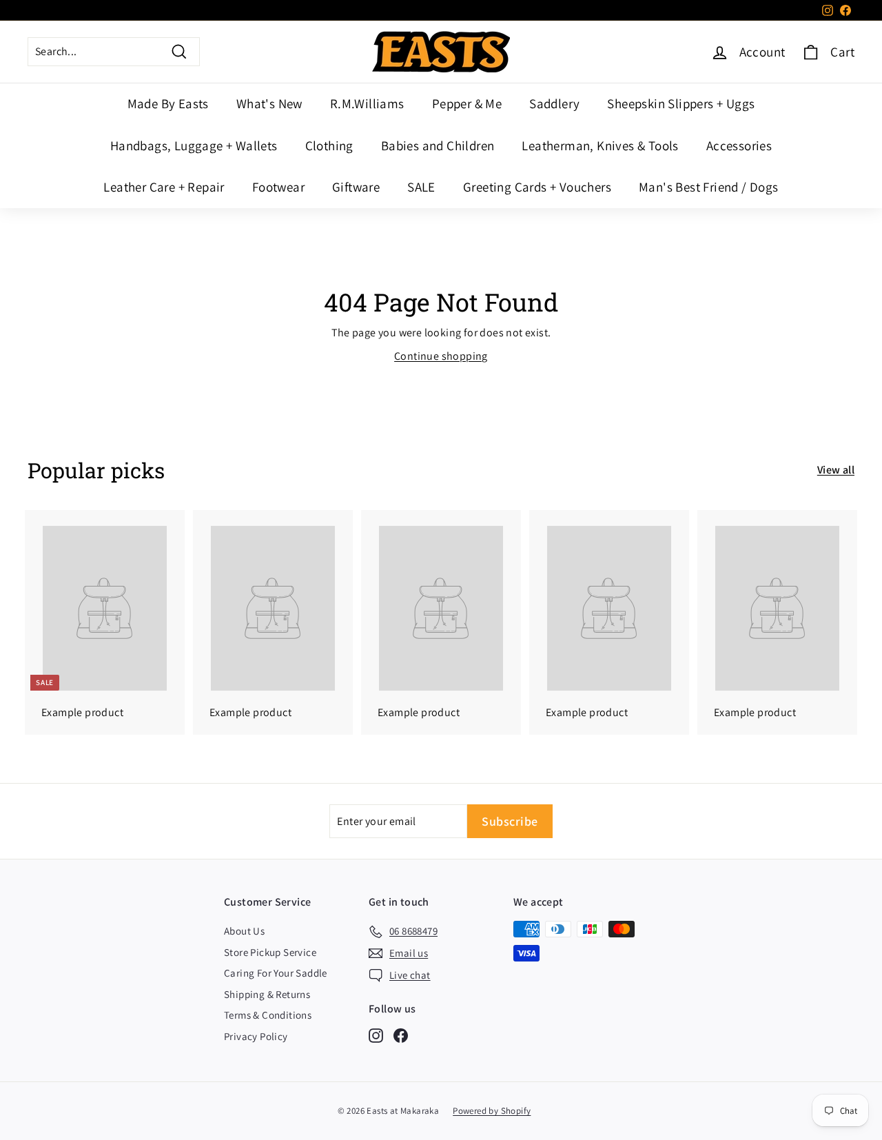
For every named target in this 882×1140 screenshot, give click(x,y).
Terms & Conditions (267, 1014)
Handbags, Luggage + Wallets (194, 145)
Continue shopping (441, 356)
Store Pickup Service (270, 952)
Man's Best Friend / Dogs (709, 187)
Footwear (278, 187)
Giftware (356, 187)
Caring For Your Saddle (275, 972)
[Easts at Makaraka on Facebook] (400, 1036)
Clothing (329, 145)
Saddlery (554, 103)
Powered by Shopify (492, 1111)
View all (835, 469)
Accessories (739, 145)
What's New (269, 103)
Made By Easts (168, 103)
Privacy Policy (256, 1036)
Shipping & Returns (267, 994)
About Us (244, 930)
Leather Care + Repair (163, 187)
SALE (421, 187)
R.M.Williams (367, 103)
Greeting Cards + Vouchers (537, 187)
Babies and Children (438, 145)
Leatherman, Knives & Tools (600, 145)
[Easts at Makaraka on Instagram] (376, 1036)
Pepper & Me (467, 103)
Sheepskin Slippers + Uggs (681, 103)
